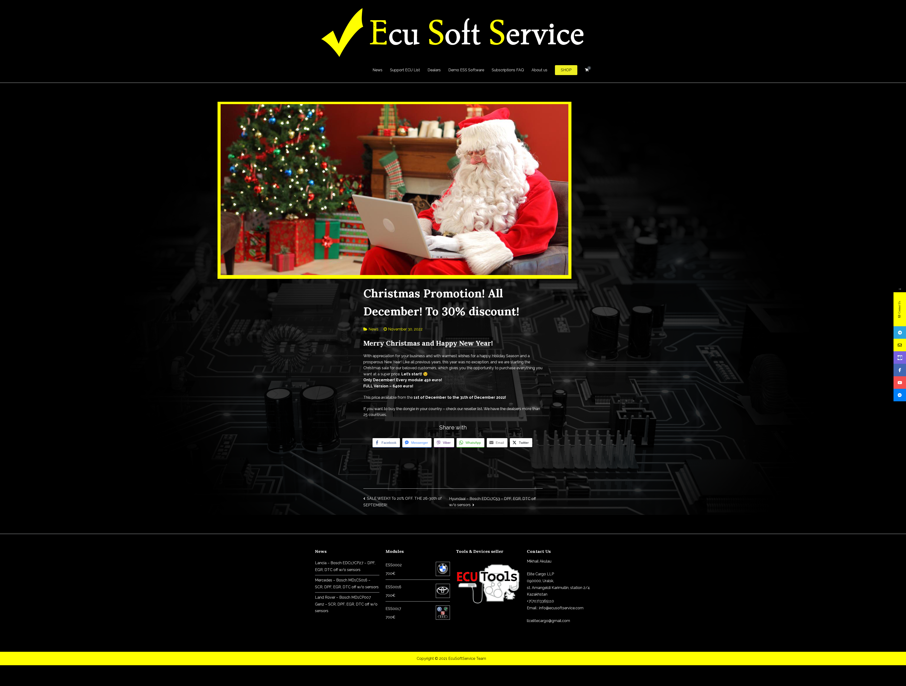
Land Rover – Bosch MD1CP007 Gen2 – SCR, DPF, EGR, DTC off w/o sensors (346, 604)
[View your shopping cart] (587, 70)
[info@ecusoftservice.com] (899, 345)
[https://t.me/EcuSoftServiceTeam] (899, 332)
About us (539, 70)
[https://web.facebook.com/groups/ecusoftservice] (899, 370)
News (377, 70)
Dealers (434, 70)
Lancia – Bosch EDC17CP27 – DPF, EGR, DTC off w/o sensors (345, 566)
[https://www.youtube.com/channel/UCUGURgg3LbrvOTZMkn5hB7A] (899, 382)
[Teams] (899, 357)
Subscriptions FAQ (508, 70)
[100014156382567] (899, 395)
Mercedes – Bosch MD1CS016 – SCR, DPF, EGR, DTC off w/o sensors (347, 583)
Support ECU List (405, 70)
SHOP (566, 70)
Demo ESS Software (466, 70)
